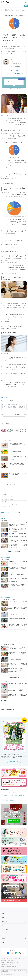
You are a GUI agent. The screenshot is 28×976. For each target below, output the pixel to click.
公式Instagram (15, 70)
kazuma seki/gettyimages (7, 300)
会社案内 (3, 966)
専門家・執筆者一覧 (14, 962)
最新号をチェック (14, 761)
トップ (2, 9)
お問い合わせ (4, 958)
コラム (13, 423)
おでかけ (12, 800)
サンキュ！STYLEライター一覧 (7, 964)
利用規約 (15, 958)
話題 (26, 5)
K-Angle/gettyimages (6, 353)
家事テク (4, 917)
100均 (9, 6)
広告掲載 (10, 958)
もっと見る (14, 591)
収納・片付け (5, 921)
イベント (17, 797)
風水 (16, 795)
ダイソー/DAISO (12, 792)
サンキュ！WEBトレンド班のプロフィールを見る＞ (18, 74)
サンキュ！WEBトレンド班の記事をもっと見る (14, 415)
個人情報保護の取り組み (12, 966)
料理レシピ (20, 6)
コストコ (11, 797)
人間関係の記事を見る (14, 677)
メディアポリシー (21, 958)
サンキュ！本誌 (5, 800)
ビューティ (5, 925)
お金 (3, 913)
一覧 (24, 700)
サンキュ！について (5, 962)
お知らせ (13, 960)
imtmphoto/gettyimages (7, 115)
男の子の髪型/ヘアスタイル (7, 795)
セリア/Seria (4, 792)
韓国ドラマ (21, 795)
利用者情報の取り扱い (5, 960)
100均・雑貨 (5, 930)
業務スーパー (4, 797)
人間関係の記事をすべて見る (14, 551)
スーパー (14, 6)
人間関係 (10, 9)
